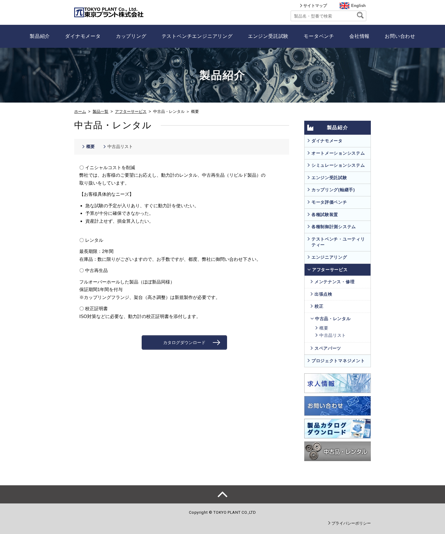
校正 (319, 306)
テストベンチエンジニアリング (197, 36)
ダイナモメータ (83, 36)
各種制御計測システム (334, 226)
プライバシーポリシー (351, 523)
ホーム (80, 111)
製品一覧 (100, 111)
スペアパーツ (328, 348)
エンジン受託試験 (268, 36)
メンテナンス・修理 (334, 281)
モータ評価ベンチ (329, 202)
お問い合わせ (400, 36)
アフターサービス (131, 111)
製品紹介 (40, 36)
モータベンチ (319, 36)
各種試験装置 (325, 214)
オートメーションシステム (338, 153)
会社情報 (359, 36)
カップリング (131, 36)
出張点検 (323, 294)
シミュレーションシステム (338, 165)
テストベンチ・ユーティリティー (338, 242)
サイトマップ (315, 5)
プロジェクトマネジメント (338, 360)
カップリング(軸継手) (333, 189)
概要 (90, 146)
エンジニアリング (329, 257)
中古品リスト (120, 146)
